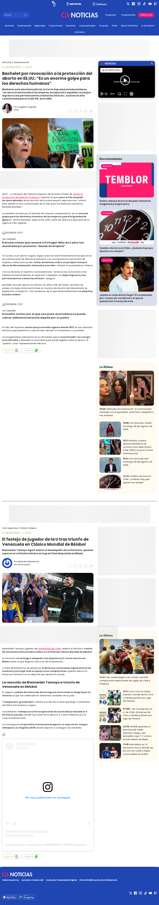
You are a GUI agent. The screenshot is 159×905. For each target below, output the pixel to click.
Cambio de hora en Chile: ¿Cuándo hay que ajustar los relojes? (126, 250)
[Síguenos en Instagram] (138, 3)
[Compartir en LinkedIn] (86, 111)
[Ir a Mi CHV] (53, 4)
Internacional (24, 25)
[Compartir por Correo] (91, 111)
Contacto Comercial (32, 880)
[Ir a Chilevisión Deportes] (74, 4)
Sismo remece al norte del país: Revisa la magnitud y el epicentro (125, 202)
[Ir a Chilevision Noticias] (79, 874)
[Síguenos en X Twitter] (128, 3)
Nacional (9, 25)
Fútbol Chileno (28, 528)
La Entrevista (147, 25)
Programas (110, 15)
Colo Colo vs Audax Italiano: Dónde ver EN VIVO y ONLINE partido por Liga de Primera (138, 696)
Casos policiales (87, 25)
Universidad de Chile (49, 648)
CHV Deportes (10, 528)
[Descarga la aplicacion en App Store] (26, 897)
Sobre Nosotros (10, 880)
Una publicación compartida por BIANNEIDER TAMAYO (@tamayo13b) (48, 844)
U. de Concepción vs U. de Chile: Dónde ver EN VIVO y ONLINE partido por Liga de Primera (137, 714)
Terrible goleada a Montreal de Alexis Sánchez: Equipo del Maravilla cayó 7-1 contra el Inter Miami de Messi (137, 733)
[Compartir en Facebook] (70, 111)
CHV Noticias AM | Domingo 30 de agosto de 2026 (137, 462)
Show (114, 25)
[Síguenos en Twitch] (155, 3)
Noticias (6, 62)
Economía (71, 25)
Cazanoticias (55, 25)
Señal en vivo (146, 15)
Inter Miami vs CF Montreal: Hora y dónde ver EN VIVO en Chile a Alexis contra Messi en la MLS (138, 749)
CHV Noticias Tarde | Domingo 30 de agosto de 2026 (137, 426)
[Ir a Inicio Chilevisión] (100, 3)
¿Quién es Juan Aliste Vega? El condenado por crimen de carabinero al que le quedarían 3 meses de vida (125, 298)
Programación (128, 15)
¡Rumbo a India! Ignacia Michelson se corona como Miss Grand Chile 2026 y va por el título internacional (138, 447)
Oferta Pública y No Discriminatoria (98, 880)
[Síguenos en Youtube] (150, 3)
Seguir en (9, 350)
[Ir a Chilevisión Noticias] (79, 15)
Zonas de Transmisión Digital (61, 880)
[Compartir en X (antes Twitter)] (80, 111)
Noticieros (80, 32)
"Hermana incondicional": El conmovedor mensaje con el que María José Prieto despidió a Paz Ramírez (126, 412)
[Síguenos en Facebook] (133, 3)
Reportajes (40, 25)
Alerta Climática (129, 25)
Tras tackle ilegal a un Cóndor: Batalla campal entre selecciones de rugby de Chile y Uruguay (124, 680)
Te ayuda (103, 25)
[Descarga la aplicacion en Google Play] (9, 897)
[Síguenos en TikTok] (144, 3)
